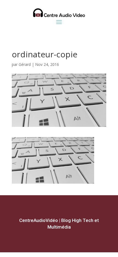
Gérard (25, 64)
